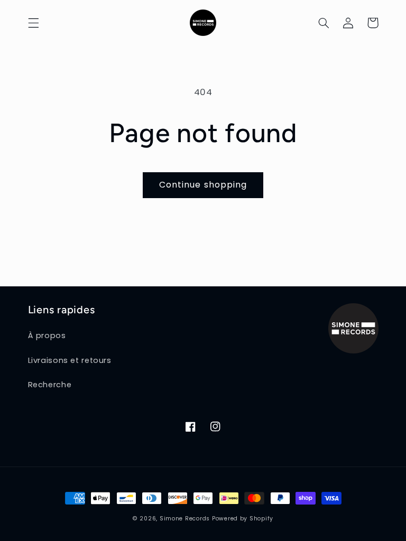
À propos (47, 335)
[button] (33, 23)
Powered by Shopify (242, 519)
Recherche (50, 384)
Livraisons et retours (70, 360)
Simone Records (185, 519)
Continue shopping (203, 185)
